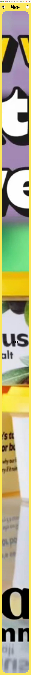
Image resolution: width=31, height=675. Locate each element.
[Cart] (27, 7)
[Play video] (15, 342)
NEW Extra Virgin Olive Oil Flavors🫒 (18, 1)
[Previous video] (5, 342)
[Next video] (25, 342)
